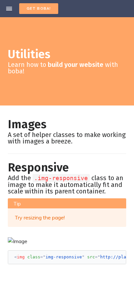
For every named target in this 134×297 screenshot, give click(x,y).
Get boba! (39, 8)
